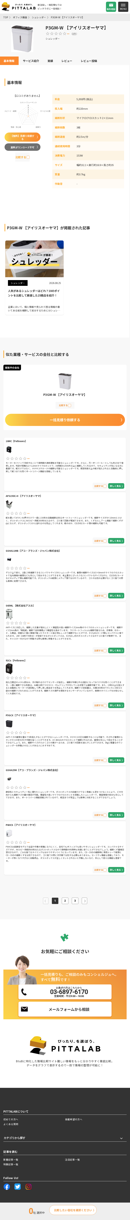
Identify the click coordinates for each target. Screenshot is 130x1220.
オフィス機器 (20, 17)
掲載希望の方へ (73, 1119)
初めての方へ (10, 1119)
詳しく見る (115, 486)
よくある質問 (10, 1124)
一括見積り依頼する (65, 419)
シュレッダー (39, 17)
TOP (5, 17)
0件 (74, 33)
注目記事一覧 (72, 1159)
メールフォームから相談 (69, 1009)
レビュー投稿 (89, 61)
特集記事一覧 (10, 1164)
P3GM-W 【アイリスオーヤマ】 (67, 17)
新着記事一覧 (10, 1159)
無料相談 (111, 9)
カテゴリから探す (14, 1137)
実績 (50, 61)
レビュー (66, 61)
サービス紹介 (31, 61)
